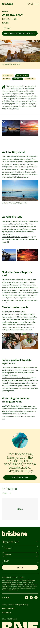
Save (8, 28)
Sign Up (20, 567)
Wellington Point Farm (14, 370)
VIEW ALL (4, 493)
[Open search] (31, 4)
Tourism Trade (6, 612)
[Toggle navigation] (36, 4)
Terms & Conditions (8, 609)
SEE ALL (19, 509)
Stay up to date (10, 541)
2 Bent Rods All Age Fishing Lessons (14, 237)
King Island (27, 164)
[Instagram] (31, 597)
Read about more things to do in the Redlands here (18, 417)
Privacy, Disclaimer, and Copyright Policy (15, 605)
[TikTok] (36, 597)
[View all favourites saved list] (28, 4)
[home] (7, 3)
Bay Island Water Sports (10, 314)
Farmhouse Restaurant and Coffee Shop (16, 378)
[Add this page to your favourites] (28, 4)
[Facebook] (26, 597)
